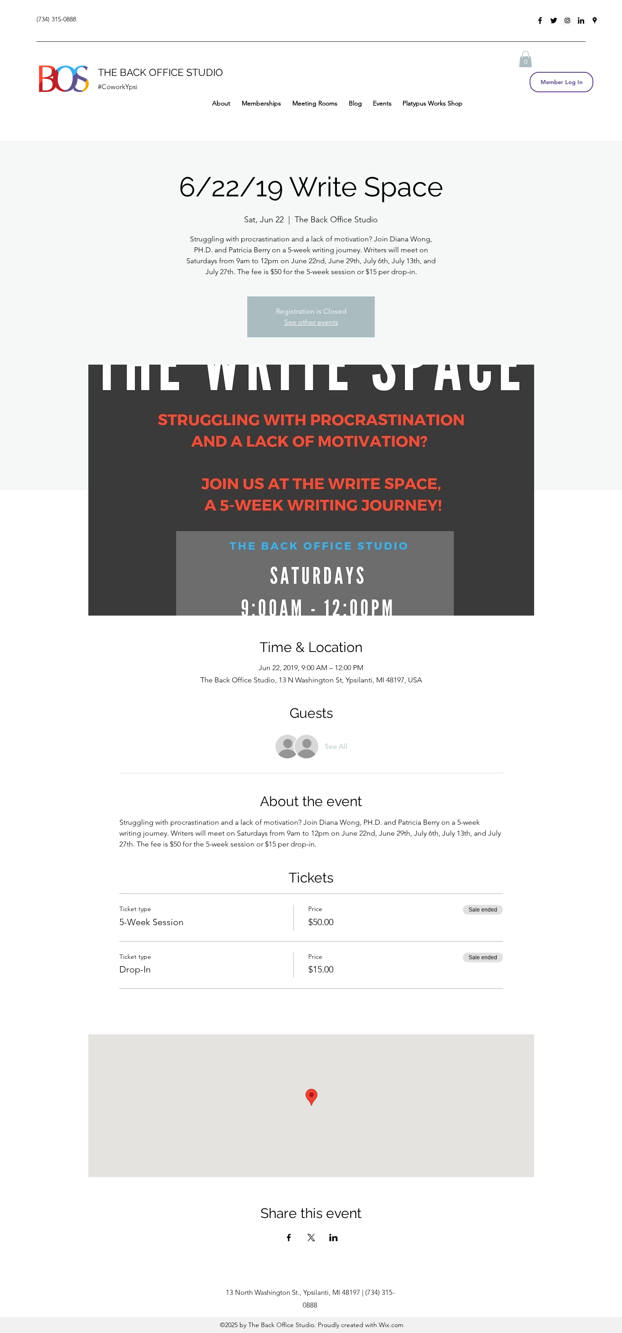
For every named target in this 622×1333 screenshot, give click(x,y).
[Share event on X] (311, 1237)
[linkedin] (581, 20)
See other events (311, 322)
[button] (525, 59)
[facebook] (540, 20)
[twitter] (553, 20)
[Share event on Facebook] (289, 1237)
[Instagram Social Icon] (567, 20)
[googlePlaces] (594, 20)
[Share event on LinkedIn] (333, 1237)
